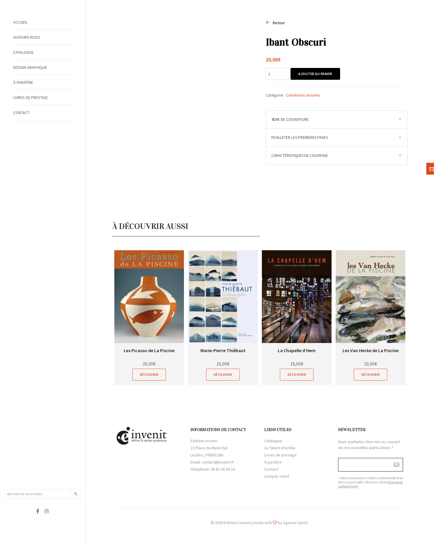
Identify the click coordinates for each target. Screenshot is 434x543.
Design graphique (30, 67)
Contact (21, 112)
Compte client (276, 476)
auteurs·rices (26, 37)
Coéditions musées (303, 95)
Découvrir (149, 375)
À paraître (23, 82)
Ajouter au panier (315, 73)
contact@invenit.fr (217, 462)
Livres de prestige (30, 97)
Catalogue (23, 52)
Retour (279, 22)
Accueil (20, 22)
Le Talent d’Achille (280, 448)
